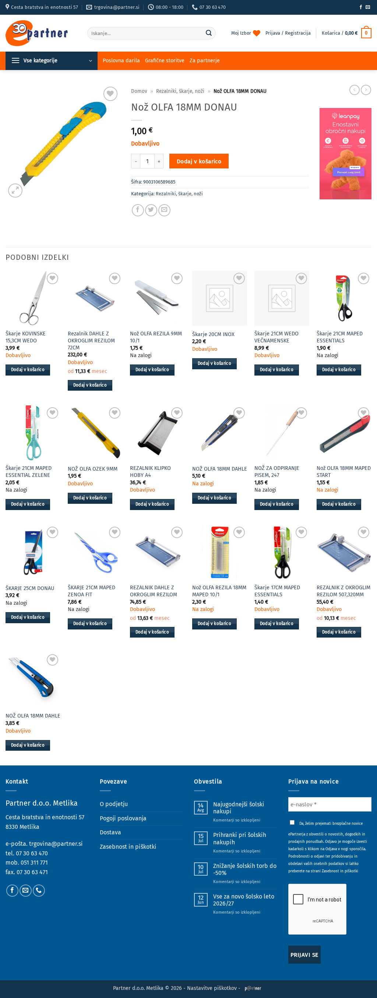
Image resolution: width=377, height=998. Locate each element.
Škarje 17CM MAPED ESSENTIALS (277, 591)
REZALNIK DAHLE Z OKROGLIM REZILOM (153, 591)
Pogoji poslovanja (123, 818)
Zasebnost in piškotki (128, 846)
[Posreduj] (209, 33)
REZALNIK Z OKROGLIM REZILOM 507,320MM (343, 591)
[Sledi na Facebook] (361, 7)
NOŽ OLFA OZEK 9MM (92, 469)
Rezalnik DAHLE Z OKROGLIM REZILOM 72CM (91, 340)
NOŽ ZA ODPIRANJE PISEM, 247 (276, 471)
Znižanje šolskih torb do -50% (244, 869)
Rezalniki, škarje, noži (180, 91)
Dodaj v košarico (199, 161)
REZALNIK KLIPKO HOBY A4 (150, 471)
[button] (346, 33)
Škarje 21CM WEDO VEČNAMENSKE (276, 337)
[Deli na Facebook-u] (138, 210)
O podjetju (114, 803)
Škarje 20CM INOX (213, 334)
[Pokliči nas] (39, 890)
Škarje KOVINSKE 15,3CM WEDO (26, 337)
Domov (139, 91)
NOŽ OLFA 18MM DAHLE (219, 469)
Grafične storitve (164, 60)
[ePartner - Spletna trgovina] (41, 33)
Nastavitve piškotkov (212, 988)
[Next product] (354, 90)
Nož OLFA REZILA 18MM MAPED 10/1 (219, 591)
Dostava (110, 832)
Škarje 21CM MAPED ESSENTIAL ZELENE (29, 471)
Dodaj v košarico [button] (28, 369)
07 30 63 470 (32, 853)
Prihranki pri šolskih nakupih (239, 838)
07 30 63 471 (32, 872)
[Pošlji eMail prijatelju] (164, 210)
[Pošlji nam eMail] (368, 7)
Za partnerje (205, 60)
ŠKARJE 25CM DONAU (30, 588)
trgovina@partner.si (56, 843)
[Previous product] (366, 90)
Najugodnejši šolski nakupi (238, 808)
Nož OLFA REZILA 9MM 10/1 (156, 337)
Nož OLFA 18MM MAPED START (344, 471)
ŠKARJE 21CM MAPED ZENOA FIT (91, 591)
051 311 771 (34, 862)
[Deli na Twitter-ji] (151, 210)
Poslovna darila (121, 60)
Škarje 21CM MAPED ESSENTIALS (340, 337)
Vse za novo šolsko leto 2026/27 (243, 900)
